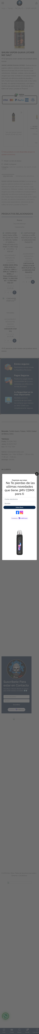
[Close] (36, 474)
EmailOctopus (23, 518)
